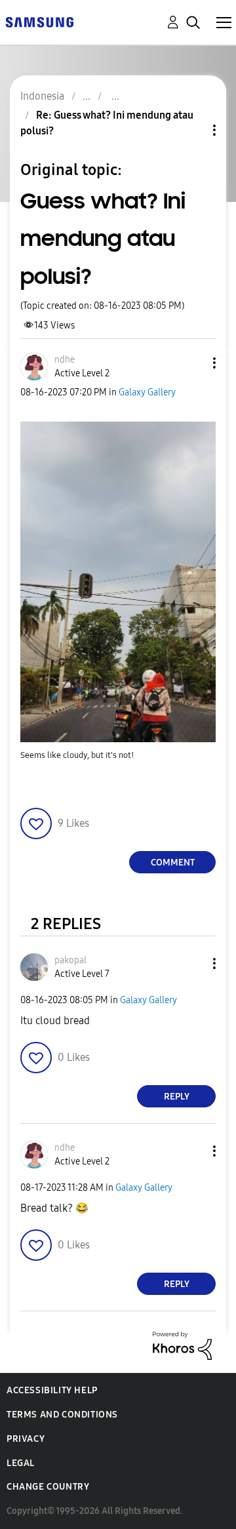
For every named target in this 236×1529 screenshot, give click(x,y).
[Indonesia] (39, 21)
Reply (176, 1096)
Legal (21, 1463)
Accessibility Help (52, 1390)
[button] (192, 363)
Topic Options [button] (192, 130)
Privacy (26, 1438)
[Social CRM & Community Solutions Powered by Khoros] (182, 1345)
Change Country (48, 1486)
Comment (173, 862)
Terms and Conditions (62, 1414)
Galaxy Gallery (147, 392)
